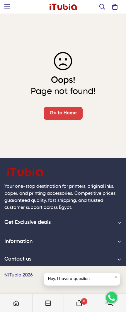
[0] (115, 7)
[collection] (48, 303)
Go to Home (63, 113)
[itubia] (63, 7)
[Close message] (116, 277)
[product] (16, 303)
